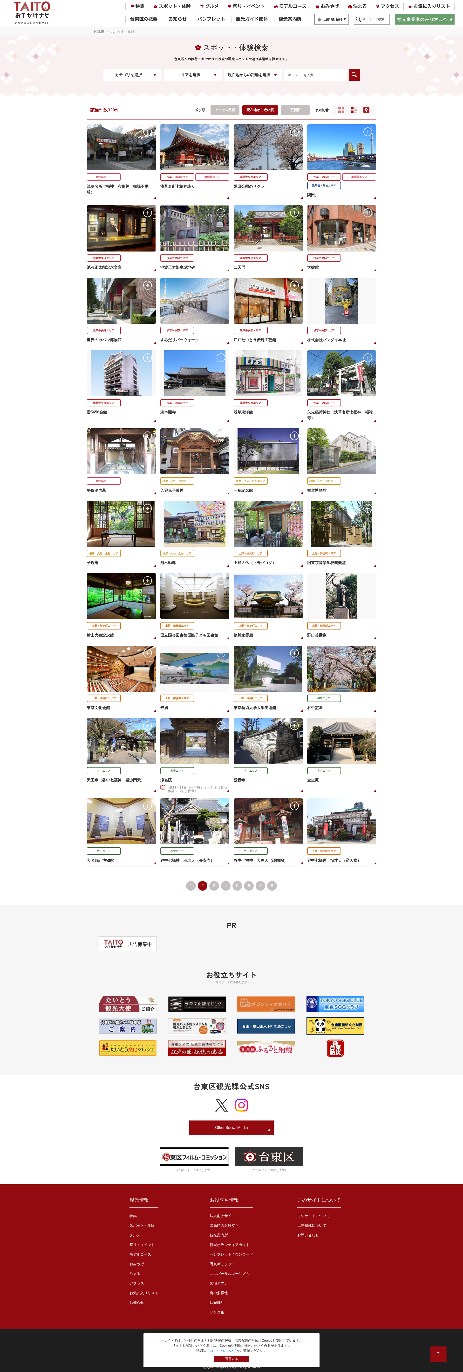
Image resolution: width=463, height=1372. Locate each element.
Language (333, 19)
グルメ (212, 6)
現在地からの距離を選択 (249, 75)
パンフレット (211, 19)
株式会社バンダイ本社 (326, 340)
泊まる (360, 6)
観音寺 (239, 780)
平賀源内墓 (96, 490)
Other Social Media (231, 1128)
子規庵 (92, 563)
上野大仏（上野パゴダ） (255, 563)
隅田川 (313, 195)
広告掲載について (311, 1225)
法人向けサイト (222, 1216)
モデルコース (292, 6)
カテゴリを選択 (128, 75)
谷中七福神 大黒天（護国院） (261, 860)
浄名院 (166, 780)
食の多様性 (219, 1293)
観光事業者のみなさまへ (422, 19)
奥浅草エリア (104, 176)
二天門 (239, 267)
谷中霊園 (315, 708)
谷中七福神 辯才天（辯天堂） (334, 860)
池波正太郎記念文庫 (104, 267)
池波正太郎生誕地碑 (177, 267)
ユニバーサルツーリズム (230, 1274)
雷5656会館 (97, 412)
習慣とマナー (221, 1283)
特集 (139, 6)
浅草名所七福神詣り (177, 186)
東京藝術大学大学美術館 (255, 708)
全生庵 (313, 780)
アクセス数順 (225, 110)
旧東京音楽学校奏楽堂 (326, 563)
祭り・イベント (249, 6)
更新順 (295, 110)
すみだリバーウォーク (179, 340)
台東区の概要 (143, 19)
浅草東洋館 (243, 412)
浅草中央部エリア (177, 176)
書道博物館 (317, 490)
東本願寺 (168, 412)
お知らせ (177, 19)
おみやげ (329, 6)
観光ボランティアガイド (230, 1245)
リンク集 (217, 1312)
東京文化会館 (98, 708)
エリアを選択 (188, 75)
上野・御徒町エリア (251, 553)
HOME (99, 31)
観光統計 (217, 1302)
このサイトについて (313, 1216)
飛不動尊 (168, 563)
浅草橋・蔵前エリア (324, 185)
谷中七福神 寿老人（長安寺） (187, 860)
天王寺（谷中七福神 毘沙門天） (116, 780)
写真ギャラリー (222, 1264)
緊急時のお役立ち (224, 1225)
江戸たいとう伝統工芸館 (255, 340)
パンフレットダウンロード (231, 1254)
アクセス (390, 6)
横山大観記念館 (100, 635)
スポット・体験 (175, 6)
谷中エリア (324, 698)
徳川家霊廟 (243, 635)
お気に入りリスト (431, 6)
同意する (231, 1359)
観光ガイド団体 (252, 19)
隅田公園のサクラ (249, 186)
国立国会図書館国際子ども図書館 (189, 635)
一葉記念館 (243, 490)
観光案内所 (290, 19)
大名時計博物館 (100, 860)
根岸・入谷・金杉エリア (177, 480)
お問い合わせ (308, 1235)
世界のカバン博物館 (104, 340)
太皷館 (313, 267)
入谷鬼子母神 (172, 490)
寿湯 (164, 708)
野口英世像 (317, 635)
